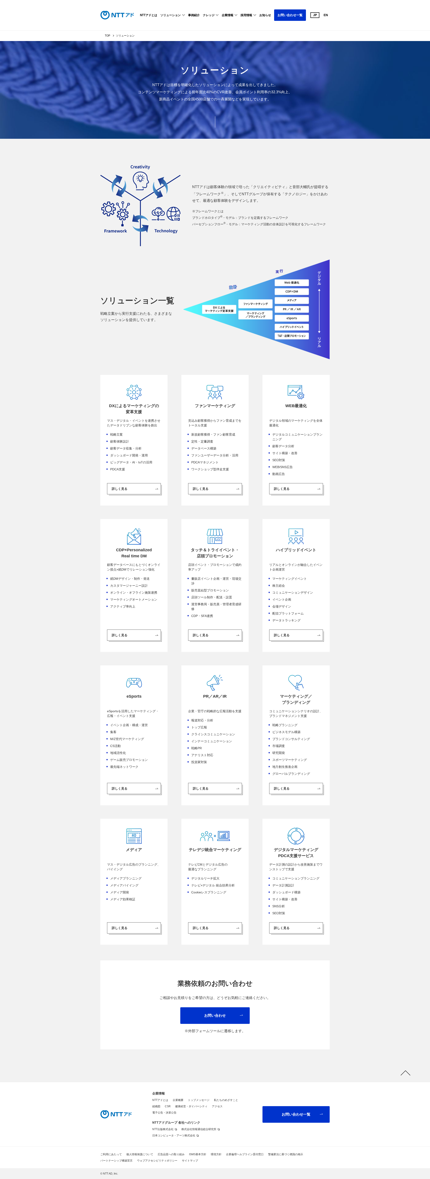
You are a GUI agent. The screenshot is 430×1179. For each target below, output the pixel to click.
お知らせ (265, 15)
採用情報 (246, 15)
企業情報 (227, 15)
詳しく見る (119, 489)
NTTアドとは (148, 15)
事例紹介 (194, 15)
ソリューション (170, 15)
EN (326, 15)
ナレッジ (209, 15)
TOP (107, 35)
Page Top (405, 1073)
